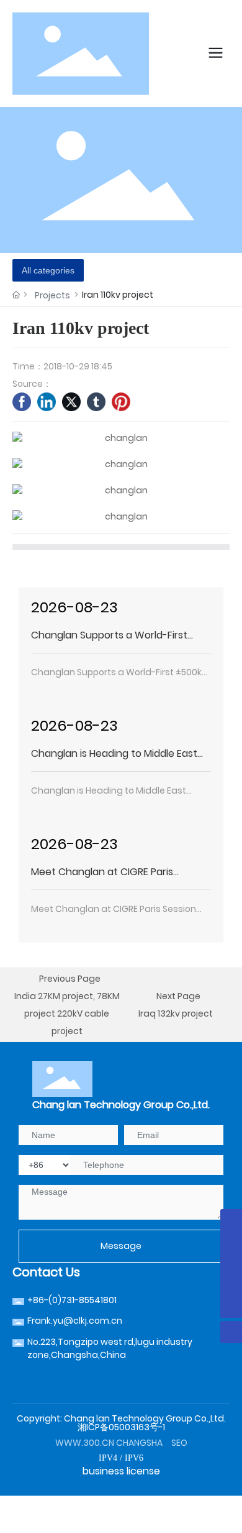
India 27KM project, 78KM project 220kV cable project (67, 1013)
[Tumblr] (96, 401)
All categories (48, 270)
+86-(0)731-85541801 (72, 1300)
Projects (52, 295)
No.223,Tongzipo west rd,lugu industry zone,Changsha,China (109, 1348)
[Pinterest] (121, 401)
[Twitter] (71, 401)
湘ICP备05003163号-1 (121, 1427)
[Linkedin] (46, 401)
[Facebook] (21, 401)
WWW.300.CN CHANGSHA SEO (121, 1442)
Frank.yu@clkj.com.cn (74, 1320)
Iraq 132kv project (175, 1013)
